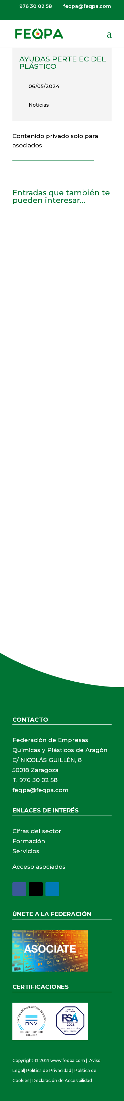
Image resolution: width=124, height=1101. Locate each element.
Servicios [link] (25, 851)
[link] (39, 33)
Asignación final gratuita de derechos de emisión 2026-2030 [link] (61, 237)
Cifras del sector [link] (36, 831)
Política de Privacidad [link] (48, 1070)
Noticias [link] (39, 105)
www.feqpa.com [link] (67, 1060)
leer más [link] (31, 319)
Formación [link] (28, 841)
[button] (109, 38)
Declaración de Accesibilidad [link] (62, 1080)
